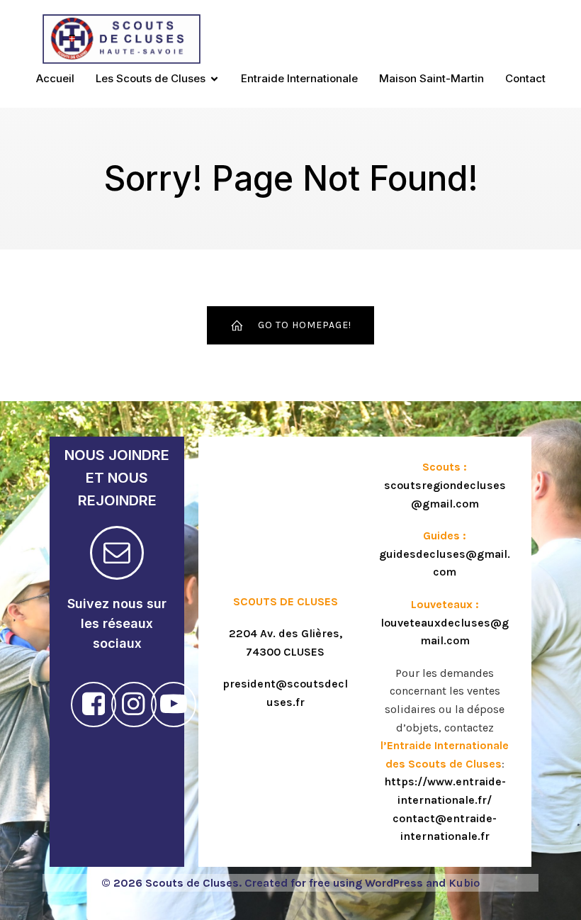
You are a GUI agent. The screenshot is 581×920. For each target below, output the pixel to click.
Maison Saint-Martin (431, 78)
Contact (525, 78)
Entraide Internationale (299, 78)
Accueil (55, 78)
